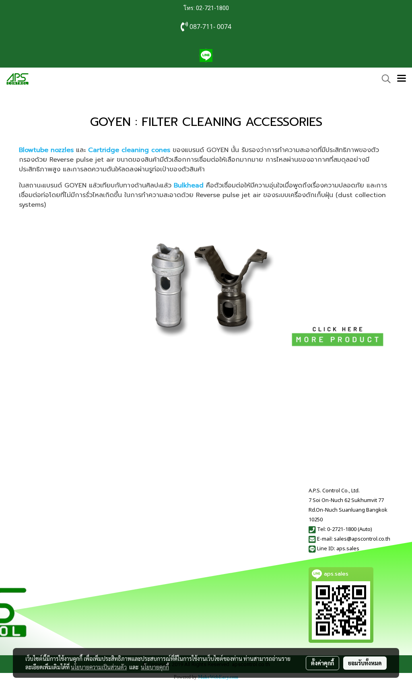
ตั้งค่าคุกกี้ (322, 663)
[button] (383, 78)
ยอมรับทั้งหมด (365, 663)
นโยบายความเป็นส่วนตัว (99, 667)
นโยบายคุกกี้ (155, 667)
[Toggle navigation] (401, 79)
